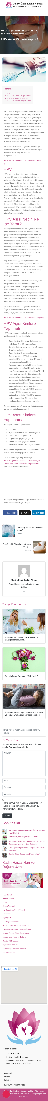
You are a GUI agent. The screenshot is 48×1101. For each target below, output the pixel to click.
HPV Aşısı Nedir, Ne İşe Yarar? (19, 96)
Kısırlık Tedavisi (8, 906)
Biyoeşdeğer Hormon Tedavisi (14, 949)
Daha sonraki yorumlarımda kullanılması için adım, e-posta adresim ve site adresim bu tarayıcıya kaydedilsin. (22, 806)
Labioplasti (6, 914)
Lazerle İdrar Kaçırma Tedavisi (14, 937)
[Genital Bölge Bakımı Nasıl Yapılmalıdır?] (4, 855)
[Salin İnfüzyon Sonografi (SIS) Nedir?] (4, 838)
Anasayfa (8, 1073)
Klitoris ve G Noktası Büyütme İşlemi (16, 929)
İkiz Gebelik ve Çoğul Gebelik (13, 910)
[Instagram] (12, 13)
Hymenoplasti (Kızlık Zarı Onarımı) (16, 926)
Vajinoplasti (6, 918)
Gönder (7, 816)
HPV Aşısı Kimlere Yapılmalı (17, 98)
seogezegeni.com (39, 1094)
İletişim (7, 1080)
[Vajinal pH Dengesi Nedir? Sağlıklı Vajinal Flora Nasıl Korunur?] (4, 849)
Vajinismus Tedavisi (9, 945)
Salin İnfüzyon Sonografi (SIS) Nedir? (23, 837)
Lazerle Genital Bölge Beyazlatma (15, 933)
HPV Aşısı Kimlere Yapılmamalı (19, 101)
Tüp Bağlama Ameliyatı (11, 922)
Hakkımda (8, 1077)
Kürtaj (4, 902)
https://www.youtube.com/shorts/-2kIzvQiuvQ (24, 317)
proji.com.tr (24, 1096)
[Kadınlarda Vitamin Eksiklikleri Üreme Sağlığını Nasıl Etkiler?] (4, 831)
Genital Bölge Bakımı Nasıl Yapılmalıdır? (24, 854)
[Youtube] (17, 13)
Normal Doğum (8, 898)
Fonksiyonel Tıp (8, 953)
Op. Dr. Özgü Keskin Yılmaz (24, 580)
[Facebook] (7, 13)
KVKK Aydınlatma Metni (14, 1085)
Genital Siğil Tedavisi (10, 941)
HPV (8, 93)
